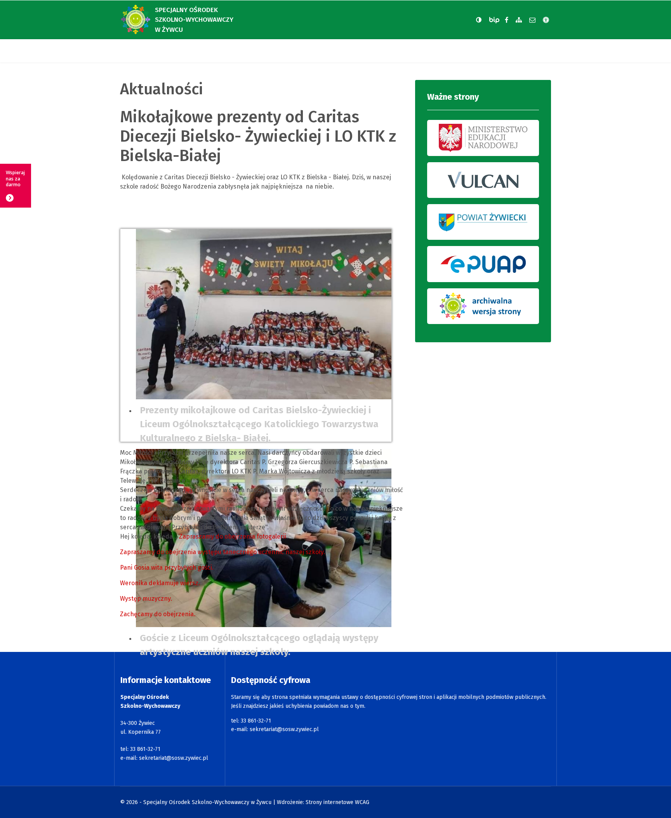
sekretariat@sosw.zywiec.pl (173, 758)
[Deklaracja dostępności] (546, 20)
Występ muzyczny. (146, 598)
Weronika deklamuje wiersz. (160, 583)
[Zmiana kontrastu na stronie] (479, 20)
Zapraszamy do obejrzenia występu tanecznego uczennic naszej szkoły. (222, 552)
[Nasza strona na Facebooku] (506, 20)
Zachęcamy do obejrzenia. (157, 614)
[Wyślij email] (532, 20)
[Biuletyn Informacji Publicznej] (495, 20)
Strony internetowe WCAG (337, 802)
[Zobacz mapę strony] (519, 20)
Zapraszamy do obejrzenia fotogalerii (232, 536)
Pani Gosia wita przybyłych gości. (167, 567)
